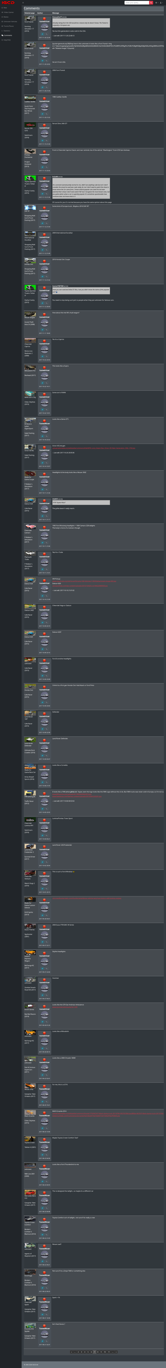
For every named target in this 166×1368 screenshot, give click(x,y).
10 (105, 1352)
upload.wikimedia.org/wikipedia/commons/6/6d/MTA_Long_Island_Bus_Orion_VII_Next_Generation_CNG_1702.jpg (93, 448)
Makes (6, 17)
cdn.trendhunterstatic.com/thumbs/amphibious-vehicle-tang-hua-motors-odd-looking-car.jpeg (86, 898)
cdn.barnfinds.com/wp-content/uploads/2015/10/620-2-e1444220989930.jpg (80, 586)
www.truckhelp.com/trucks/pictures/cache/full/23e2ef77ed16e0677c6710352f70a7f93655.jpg (86, 1116)
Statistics (7, 31)
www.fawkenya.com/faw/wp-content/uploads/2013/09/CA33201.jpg (76, 796)
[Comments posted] (46, 34)
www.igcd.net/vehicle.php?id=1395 (64, 1007)
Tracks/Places (9, 26)
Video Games (9, 12)
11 (109, 1352)
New (5, 8)
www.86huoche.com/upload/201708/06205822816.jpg (71, 794)
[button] (157, 3)
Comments (8, 35)
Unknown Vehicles (10, 21)
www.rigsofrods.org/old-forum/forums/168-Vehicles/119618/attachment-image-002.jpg (84, 581)
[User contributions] (42, 34)
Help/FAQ (7, 40)
